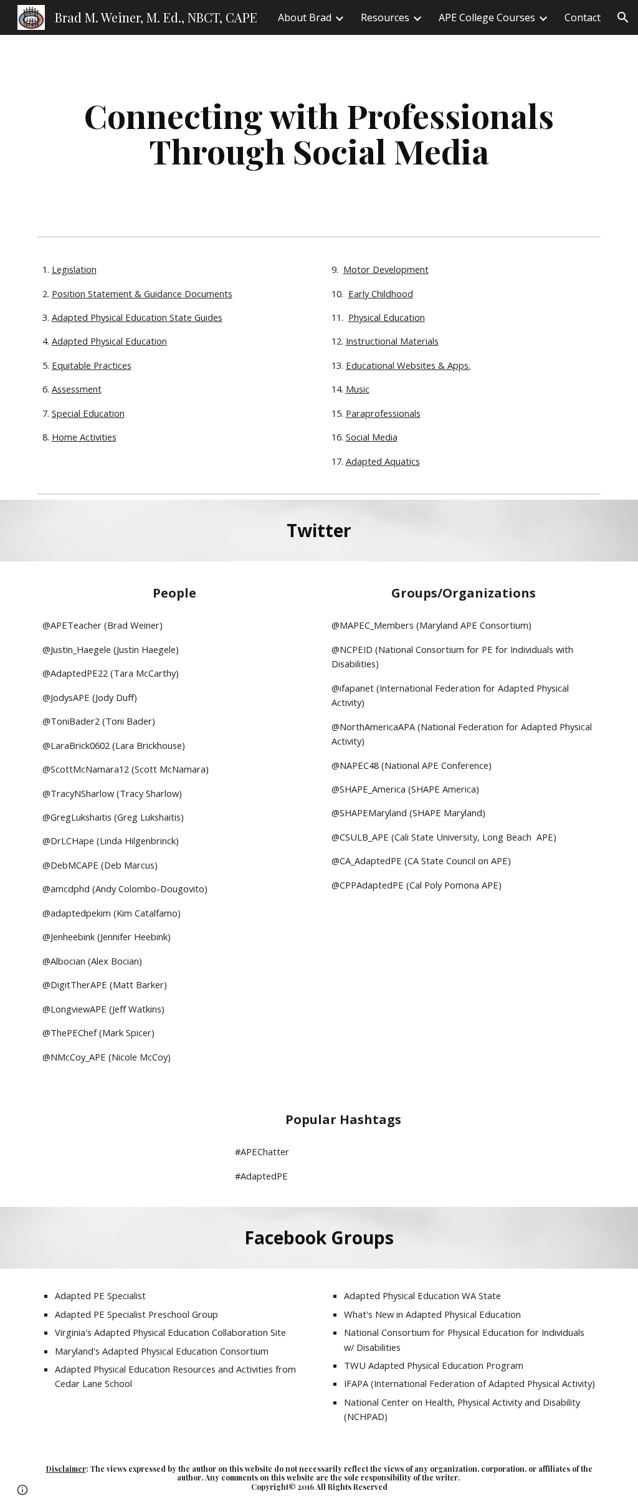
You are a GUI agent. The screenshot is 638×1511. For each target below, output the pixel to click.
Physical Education (386, 317)
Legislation (74, 269)
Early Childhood (380, 293)
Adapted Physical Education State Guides (137, 317)
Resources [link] (385, 17)
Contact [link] (582, 17)
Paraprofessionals (383, 413)
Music (357, 389)
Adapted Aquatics (383, 461)
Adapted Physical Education (109, 341)
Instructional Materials (392, 341)
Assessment (77, 389)
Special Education (88, 413)
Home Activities (84, 437)
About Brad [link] (304, 17)
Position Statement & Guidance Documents (142, 293)
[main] (319, 133)
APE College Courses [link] (487, 17)
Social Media (372, 437)
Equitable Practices (91, 365)
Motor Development (386, 269)
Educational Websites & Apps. (408, 365)
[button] (623, 17)
